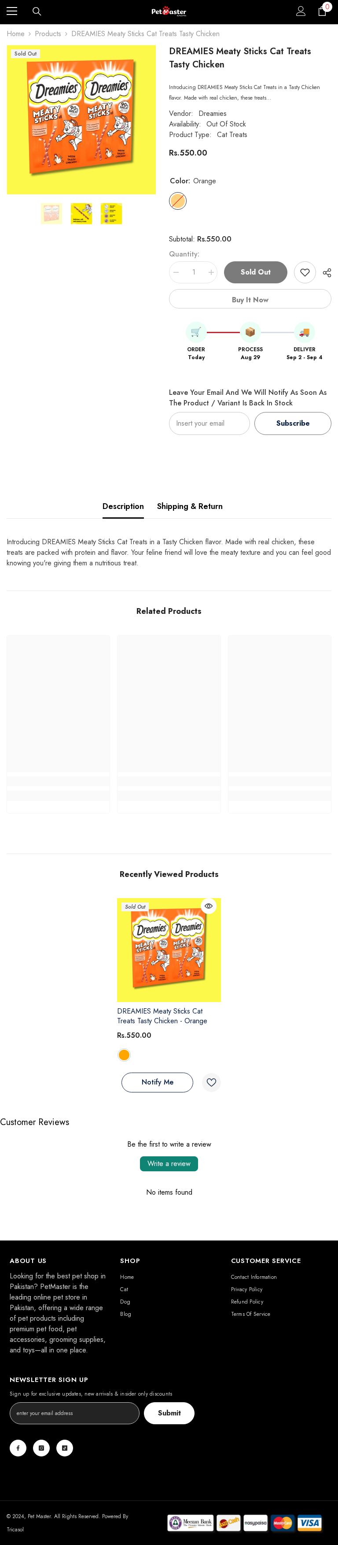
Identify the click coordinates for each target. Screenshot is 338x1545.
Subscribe (293, 423)
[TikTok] (64, 1448)
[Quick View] (209, 906)
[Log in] (301, 11)
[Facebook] (18, 1448)
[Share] (323, 272)
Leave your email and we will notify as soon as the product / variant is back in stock (248, 397)
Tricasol (15, 1530)
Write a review (169, 1164)
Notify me (157, 1082)
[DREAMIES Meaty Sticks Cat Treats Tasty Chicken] (169, 950)
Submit (169, 1413)
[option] (81, 119)
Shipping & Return (190, 506)
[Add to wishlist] (305, 272)
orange (124, 1055)
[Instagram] (41, 1448)
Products (48, 34)
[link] (58, 781)
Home (16, 34)
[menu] (12, 11)
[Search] (37, 11)
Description (123, 506)
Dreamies (212, 113)
